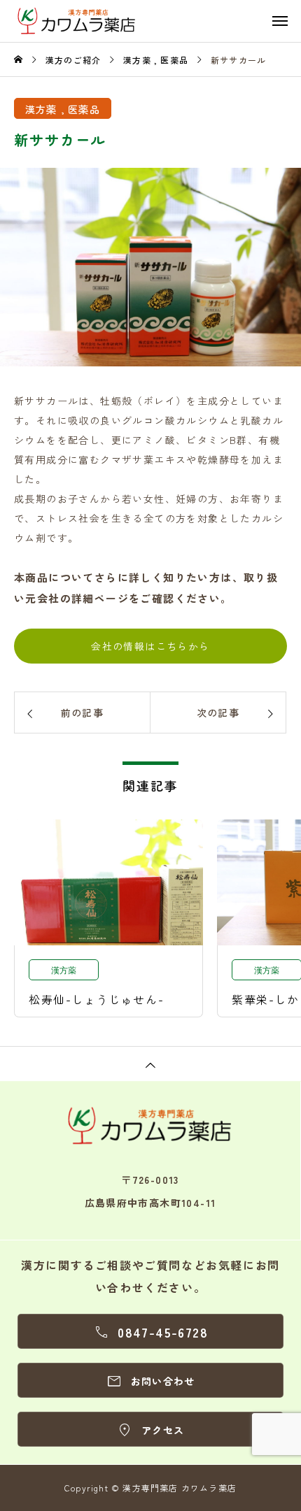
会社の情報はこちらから (150, 646)
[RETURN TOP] (150, 1063)
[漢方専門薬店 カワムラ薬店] (157, 21)
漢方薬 (41, 109)
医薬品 (84, 109)
